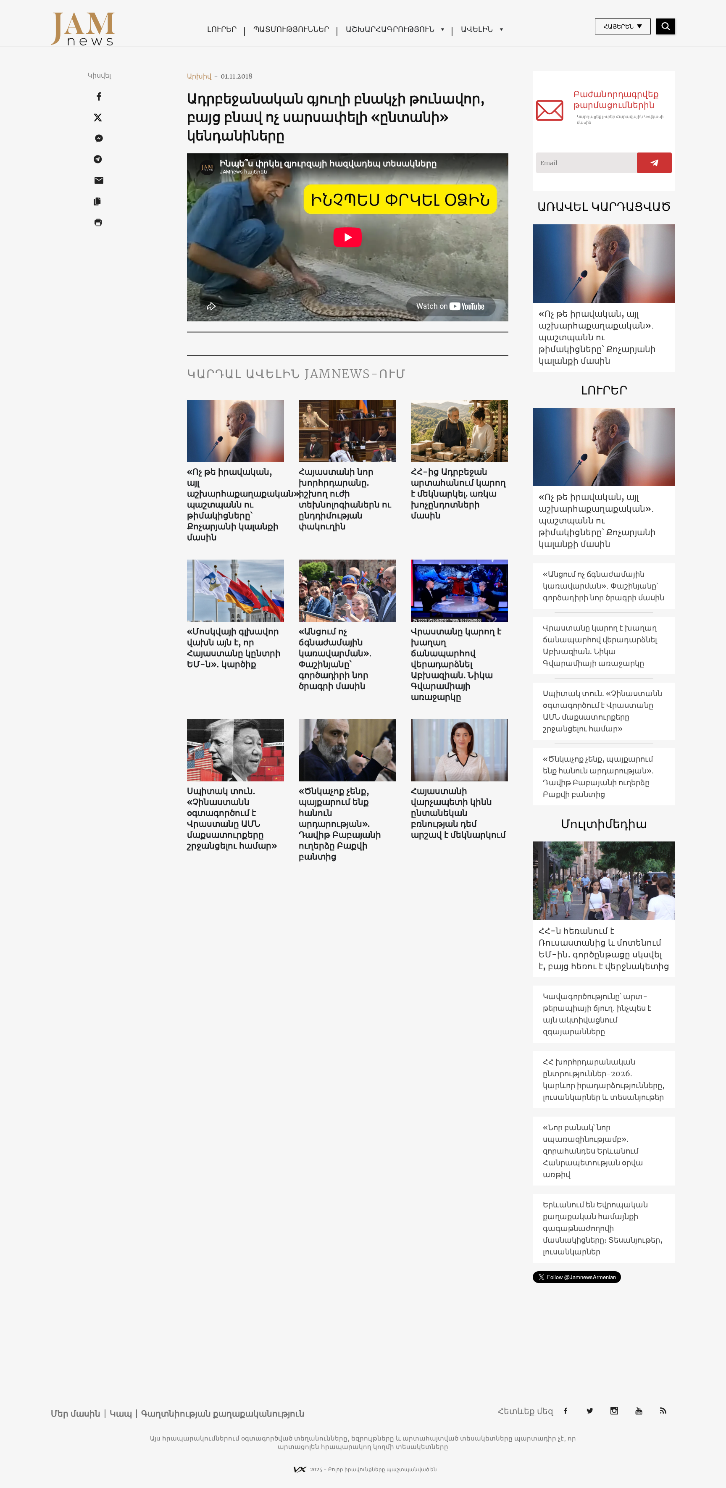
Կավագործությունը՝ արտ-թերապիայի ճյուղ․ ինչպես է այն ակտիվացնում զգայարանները (597, 1013)
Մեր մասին (75, 1413)
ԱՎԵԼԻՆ (477, 29)
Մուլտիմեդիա (604, 823)
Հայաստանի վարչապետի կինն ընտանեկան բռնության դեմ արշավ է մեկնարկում (458, 813)
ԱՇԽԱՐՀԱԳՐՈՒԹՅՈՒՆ (390, 29)
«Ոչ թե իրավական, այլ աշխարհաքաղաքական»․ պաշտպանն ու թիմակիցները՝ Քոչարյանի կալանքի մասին (235, 504)
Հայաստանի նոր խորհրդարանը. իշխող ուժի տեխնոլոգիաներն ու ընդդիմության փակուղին (345, 498)
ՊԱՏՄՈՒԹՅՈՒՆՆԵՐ (291, 29)
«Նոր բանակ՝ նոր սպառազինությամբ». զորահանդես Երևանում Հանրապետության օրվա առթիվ (593, 1151)
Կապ (121, 1413)
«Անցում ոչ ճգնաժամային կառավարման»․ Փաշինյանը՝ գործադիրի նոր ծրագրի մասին (335, 658)
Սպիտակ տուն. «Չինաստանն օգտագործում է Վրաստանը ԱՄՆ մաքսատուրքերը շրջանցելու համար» (232, 818)
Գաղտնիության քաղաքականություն (223, 1413)
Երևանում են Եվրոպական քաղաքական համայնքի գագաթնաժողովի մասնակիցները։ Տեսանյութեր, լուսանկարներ (603, 1228)
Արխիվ (202, 76)
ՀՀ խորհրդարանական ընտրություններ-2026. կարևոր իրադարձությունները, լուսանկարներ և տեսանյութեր (604, 1079)
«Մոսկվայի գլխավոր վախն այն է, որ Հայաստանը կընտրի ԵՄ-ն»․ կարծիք (234, 647)
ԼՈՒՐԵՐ (222, 29)
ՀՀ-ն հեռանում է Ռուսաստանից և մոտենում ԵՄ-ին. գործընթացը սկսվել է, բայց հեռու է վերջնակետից (604, 948)
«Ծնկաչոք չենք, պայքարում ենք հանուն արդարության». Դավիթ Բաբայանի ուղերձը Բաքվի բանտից (340, 824)
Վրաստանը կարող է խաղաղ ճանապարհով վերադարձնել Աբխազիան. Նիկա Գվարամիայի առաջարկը (456, 664)
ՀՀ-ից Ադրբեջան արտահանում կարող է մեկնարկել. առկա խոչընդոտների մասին (458, 493)
